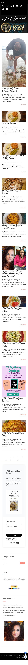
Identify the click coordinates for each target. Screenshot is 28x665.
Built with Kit (14, 542)
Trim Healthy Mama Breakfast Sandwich (10, 90)
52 (6, 460)
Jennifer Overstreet (14, 18)
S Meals (15, 95)
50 (18, 457)
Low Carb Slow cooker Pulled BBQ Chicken (12, 157)
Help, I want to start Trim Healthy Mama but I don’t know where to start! (12, 274)
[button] (14, 502)
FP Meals (11, 163)
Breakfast (11, 95)
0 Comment (23, 231)
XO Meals (19, 95)
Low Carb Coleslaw (9, 123)
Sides (9, 350)
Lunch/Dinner (11, 128)
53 (10, 460)
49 (14, 457)
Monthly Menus (12, 440)
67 (18, 460)
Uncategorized (12, 405)
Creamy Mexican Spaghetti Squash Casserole (12, 227)
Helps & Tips (18, 280)
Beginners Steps (12, 280)
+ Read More (23, 104)
